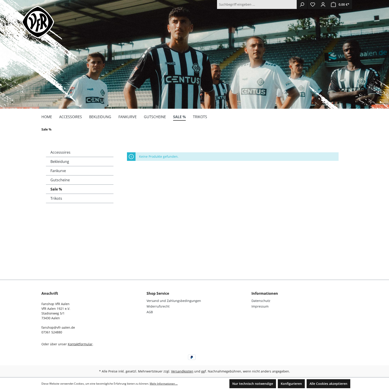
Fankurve (58, 170)
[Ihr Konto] (323, 4)
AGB (150, 312)
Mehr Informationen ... (164, 384)
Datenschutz (260, 301)
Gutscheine (60, 179)
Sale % (56, 189)
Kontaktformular (80, 344)
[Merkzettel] (313, 4)
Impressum (260, 306)
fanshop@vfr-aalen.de (58, 327)
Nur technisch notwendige (252, 383)
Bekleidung (59, 161)
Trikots (56, 198)
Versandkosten (182, 371)
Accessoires (60, 152)
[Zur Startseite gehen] (38, 22)
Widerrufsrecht (158, 306)
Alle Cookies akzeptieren (328, 383)
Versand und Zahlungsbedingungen (174, 301)
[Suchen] (302, 4)
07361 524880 (51, 332)
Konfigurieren (291, 383)
